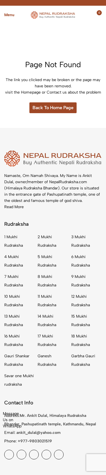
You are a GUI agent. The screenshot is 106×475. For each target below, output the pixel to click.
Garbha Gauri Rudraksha (83, 360)
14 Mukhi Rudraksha (47, 320)
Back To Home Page (53, 107)
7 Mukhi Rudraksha (13, 281)
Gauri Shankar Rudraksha (16, 360)
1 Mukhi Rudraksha (13, 241)
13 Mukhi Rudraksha (13, 320)
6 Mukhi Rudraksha (80, 261)
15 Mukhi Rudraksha (80, 320)
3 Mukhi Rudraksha (80, 241)
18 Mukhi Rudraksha (80, 340)
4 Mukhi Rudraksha (13, 261)
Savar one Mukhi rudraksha (19, 380)
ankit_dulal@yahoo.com (38, 432)
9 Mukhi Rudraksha (80, 281)
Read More (14, 206)
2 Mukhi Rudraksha (47, 241)
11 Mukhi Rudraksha (47, 300)
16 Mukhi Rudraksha (13, 340)
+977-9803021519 (35, 441)
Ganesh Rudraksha (47, 360)
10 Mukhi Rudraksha (13, 300)
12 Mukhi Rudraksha (80, 300)
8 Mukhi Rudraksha (47, 281)
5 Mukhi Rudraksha (47, 261)
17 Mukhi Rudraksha (47, 340)
